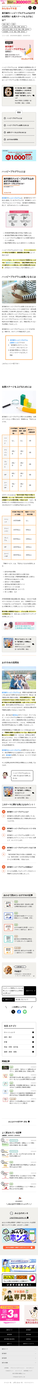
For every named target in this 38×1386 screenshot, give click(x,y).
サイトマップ (18, 1370)
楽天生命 (28, 1334)
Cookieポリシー (9, 1370)
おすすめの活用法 (12, 139)
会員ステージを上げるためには (16, 132)
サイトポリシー (30, 1367)
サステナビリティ (29, 1382)
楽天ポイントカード (28, 1343)
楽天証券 (9, 1334)
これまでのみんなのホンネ (18, 1217)
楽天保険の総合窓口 (9, 1339)
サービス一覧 (7, 1382)
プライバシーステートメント (17, 1367)
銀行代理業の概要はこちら (19, 1373)
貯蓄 (5, 1042)
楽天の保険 (5, 1362)
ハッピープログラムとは (14, 118)
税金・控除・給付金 (11, 1047)
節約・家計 (8, 1037)
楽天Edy (28, 1339)
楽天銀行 (28, 1330)
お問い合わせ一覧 (18, 1382)
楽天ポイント (10, 262)
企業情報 (6, 1367)
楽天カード (9, 1330)
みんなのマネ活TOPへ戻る (18, 1121)
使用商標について (28, 1370)
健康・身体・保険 (10, 1052)
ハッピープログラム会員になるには (18, 125)
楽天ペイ (9, 1343)
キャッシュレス (9, 1032)
